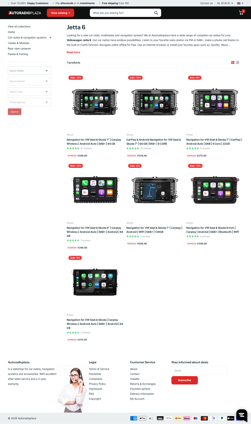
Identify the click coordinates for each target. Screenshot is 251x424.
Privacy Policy (97, 383)
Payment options (140, 388)
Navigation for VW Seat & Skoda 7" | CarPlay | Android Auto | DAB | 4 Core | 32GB (214, 141)
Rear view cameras (19, 48)
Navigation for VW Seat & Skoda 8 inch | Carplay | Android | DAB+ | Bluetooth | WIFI (212, 229)
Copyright (95, 398)
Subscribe (184, 380)
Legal (92, 362)
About (133, 368)
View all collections (19, 26)
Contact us (206, 3)
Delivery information (142, 393)
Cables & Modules (18, 43)
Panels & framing (18, 54)
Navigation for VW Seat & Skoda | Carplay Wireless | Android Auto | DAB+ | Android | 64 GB (95, 323)
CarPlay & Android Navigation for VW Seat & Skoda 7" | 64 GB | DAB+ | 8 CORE (153, 141)
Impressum (95, 388)
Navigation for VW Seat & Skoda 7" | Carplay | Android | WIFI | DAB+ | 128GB (154, 229)
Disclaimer (95, 373)
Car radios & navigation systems (27, 37)
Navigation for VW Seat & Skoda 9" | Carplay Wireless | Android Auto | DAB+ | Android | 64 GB (95, 231)
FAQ (91, 393)
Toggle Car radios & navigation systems (50, 37)
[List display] (237, 62)
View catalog (59, 12)
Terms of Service (99, 368)
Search (15, 111)
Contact (135, 373)
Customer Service (142, 362)
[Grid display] (232, 62)
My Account (137, 398)
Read (73, 52)
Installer (134, 378)
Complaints (95, 378)
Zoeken (156, 13)
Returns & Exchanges (143, 383)
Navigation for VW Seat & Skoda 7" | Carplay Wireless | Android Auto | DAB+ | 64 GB (94, 141)
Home (11, 31)
